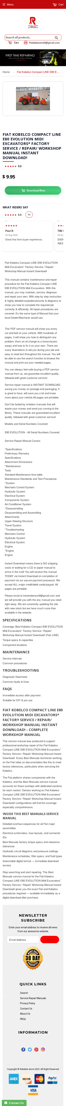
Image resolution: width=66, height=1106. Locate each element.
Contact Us (26, 1008)
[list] (33, 236)
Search (24, 993)
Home (6, 72)
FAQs (23, 1019)
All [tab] (29, 214)
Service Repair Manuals (33, 998)
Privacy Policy (27, 1003)
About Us (25, 1013)
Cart (60, 4)
